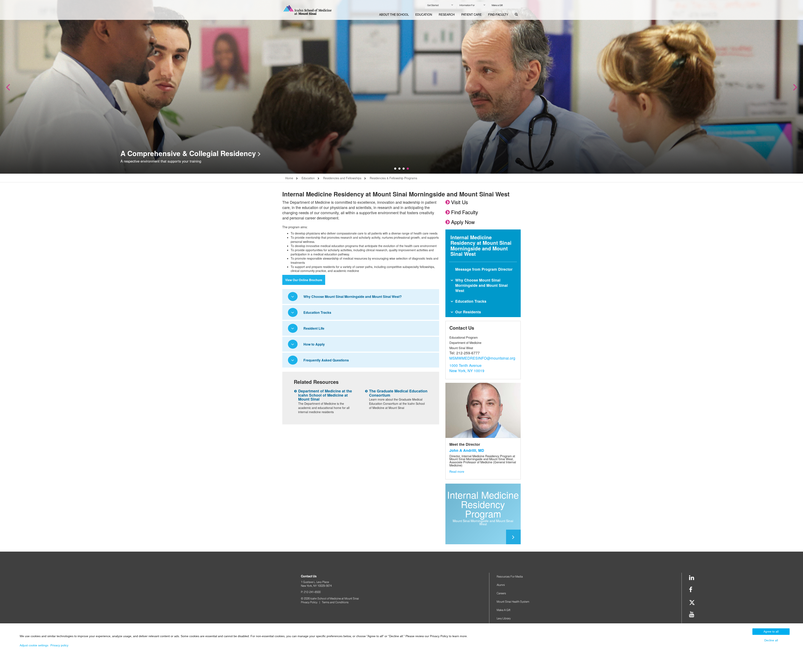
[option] (401, 87)
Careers (501, 593)
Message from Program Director (484, 269)
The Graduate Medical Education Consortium (398, 393)
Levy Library (504, 618)
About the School (394, 15)
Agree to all (771, 631)
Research (447, 15)
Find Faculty (498, 15)
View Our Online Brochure (303, 280)
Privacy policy (59, 645)
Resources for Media (510, 576)
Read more (456, 471)
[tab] (394, 15)
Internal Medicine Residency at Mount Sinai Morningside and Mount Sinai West (480, 245)
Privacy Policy (309, 602)
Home (289, 178)
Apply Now (463, 221)
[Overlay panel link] (483, 537)
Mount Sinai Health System (513, 601)
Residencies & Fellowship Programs (393, 178)
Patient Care (471, 15)
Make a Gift (497, 5)
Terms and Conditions (335, 602)
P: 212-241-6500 (311, 592)
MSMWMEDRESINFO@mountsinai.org (482, 358)
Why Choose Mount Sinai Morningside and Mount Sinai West (481, 285)
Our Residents (468, 311)
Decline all (771, 640)
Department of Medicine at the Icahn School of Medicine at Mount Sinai (325, 395)
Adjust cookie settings (34, 645)
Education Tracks (470, 301)
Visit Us (459, 202)
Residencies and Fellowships (342, 178)
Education (423, 15)
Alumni (501, 585)
